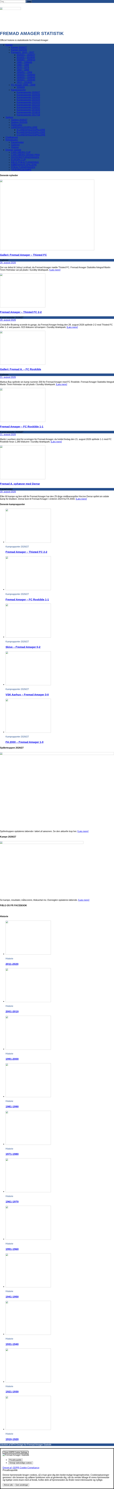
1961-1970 (12, 1201)
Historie (15, 147)
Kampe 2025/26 (19, 50)
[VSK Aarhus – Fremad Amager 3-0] (28, 684)
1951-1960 (12, 1249)
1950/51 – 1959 (24, 72)
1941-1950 (12, 1296)
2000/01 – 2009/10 (26, 60)
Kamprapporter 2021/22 (28, 105)
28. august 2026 (8, 262)
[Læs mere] (54, 270)
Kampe (9, 45)
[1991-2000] (28, 1049)
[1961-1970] (28, 1191)
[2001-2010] (28, 1001)
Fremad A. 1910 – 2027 (22, 52)
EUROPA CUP (18, 160)
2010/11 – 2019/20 (26, 57)
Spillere (9, 117)
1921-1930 (12, 1391)
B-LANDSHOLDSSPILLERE (31, 132)
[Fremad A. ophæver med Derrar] (22, 478)
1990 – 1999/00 (24, 62)
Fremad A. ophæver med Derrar (20, 483)
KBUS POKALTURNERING (25, 162)
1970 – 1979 (23, 67)
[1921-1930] (28, 1381)
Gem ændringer (22, 1485)
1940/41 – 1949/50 (26, 75)
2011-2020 (12, 964)
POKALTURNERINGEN (23, 167)
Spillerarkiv (16, 125)
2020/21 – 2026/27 (26, 55)
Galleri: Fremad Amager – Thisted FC (23, 254)
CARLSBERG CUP (21, 152)
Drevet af (21, 1468)
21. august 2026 (8, 377)
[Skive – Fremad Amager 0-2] (28, 637)
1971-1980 (12, 1154)
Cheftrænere (12, 137)
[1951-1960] (28, 1239)
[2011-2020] (28, 954)
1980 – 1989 (23, 65)
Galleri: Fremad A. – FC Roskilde (20, 369)
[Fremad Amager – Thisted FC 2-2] (22, 306)
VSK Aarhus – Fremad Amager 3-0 (27, 694)
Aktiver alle (8, 1485)
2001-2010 (12, 1011)
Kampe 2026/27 (19, 47)
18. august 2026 (8, 492)
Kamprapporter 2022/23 (28, 102)
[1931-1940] (28, 1334)
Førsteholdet (17, 142)
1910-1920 (12, 1439)
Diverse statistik (13, 150)
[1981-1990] (28, 1096)
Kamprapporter (18, 90)
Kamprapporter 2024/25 (28, 97)
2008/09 (21, 87)
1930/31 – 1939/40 (26, 77)
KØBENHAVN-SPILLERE (24, 165)
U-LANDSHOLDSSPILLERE (31, 135)
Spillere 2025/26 (19, 122)
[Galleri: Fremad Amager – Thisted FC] (47, 249)
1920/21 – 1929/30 (26, 80)
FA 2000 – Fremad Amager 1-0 (25, 742)
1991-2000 (12, 1058)
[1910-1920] (28, 1429)
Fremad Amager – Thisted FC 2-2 (21, 312)
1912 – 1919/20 (24, 82)
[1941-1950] (28, 1286)
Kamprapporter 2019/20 (28, 110)
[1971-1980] (28, 1144)
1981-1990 (12, 1106)
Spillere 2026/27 (19, 120)
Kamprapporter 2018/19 (28, 112)
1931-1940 (12, 1344)
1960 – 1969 (23, 70)
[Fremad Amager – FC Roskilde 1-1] (22, 421)
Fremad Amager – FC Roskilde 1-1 (21, 426)
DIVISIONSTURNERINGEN (25, 157)
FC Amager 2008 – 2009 (23, 85)
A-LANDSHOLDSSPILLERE (31, 130)
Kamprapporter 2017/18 (28, 115)
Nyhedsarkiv (12, 140)
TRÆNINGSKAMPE (21, 170)
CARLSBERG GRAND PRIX (25, 155)
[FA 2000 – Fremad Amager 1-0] (28, 732)
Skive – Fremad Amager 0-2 (23, 647)
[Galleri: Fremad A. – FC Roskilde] (22, 364)
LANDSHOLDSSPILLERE (24, 127)
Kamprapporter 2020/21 (28, 107)
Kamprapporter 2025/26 (28, 95)
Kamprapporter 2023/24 (28, 100)
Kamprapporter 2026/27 (28, 92)
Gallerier (15, 145)
